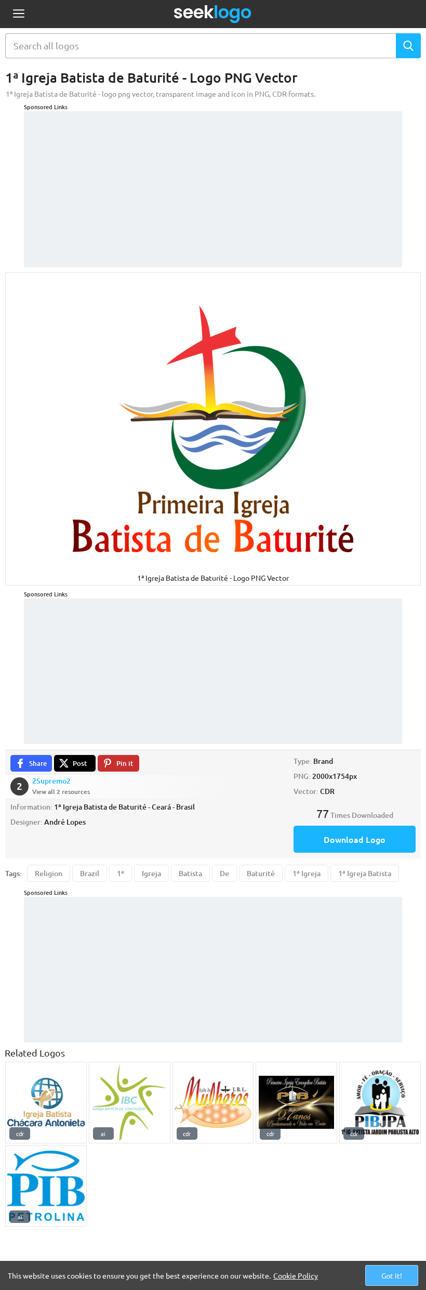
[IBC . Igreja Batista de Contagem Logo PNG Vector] (129, 1102)
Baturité (261, 873)
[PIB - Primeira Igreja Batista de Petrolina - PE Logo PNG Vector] (46, 1186)
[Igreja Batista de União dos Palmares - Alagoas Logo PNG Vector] (296, 1102)
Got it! (391, 1275)
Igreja (151, 873)
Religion (48, 873)
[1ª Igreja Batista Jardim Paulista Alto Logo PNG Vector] (380, 1102)
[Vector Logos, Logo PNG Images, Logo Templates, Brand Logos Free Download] (213, 14)
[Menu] (18, 14)
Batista (190, 873)
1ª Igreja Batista (364, 873)
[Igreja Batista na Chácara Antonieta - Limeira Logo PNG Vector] (46, 1102)
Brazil (89, 873)
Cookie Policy (295, 1275)
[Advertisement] (213, 184)
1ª (120, 873)
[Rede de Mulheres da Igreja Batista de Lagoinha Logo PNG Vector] (213, 1102)
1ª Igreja (306, 873)
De (224, 873)
